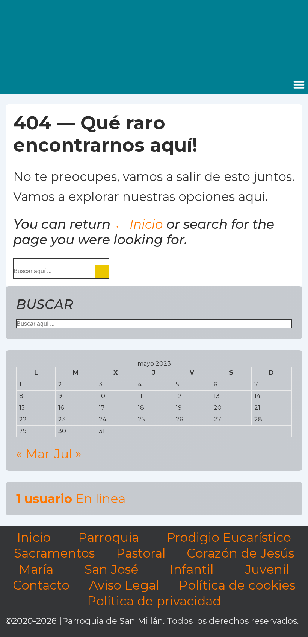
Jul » (68, 453)
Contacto (41, 585)
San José (112, 569)
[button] (299, 85)
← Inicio (138, 224)
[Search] (102, 271)
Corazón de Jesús (240, 553)
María (36, 569)
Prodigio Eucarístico (228, 537)
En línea (70, 498)
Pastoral (141, 553)
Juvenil (267, 569)
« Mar (33, 453)
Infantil (192, 569)
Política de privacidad (154, 600)
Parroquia (108, 537)
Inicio (34, 537)
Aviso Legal (124, 585)
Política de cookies (237, 585)
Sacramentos (54, 553)
